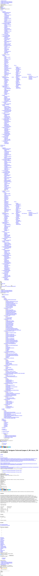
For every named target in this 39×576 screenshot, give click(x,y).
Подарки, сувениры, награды (11, 371)
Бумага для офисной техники (5, 463)
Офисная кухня (8, 367)
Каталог (5, 298)
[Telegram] (10, 447)
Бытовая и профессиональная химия (12, 301)
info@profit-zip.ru (4, 441)
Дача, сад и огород (9, 317)
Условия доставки (3, 546)
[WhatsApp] (7, 447)
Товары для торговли (9, 392)
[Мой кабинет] (0, 281)
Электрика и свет (9, 406)
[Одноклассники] (2, 447)
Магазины (2, 541)
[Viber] (6, 447)
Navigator (7, 474)
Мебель (7, 360)
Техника (7, 379)
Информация (2, 544)
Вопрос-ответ (2, 550)
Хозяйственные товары (10, 320)
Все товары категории (4, 524)
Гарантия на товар (3, 547)
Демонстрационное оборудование (11, 353)
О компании (6, 422)
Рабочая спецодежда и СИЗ (10, 375)
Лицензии (2, 543)
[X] (5, 447)
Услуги (5, 411)
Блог (1, 549)
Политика (2, 542)
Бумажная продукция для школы (7, 464)
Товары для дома (9, 401)
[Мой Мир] (3, 447)
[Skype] (9, 447)
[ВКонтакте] (1, 447)
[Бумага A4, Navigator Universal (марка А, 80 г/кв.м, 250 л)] (12, 470)
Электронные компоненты (27, 460)
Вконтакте (5, 443)
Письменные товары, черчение (15, 463)
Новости (1, 539)
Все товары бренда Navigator (5, 525)
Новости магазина (4, 554)
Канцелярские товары (9, 309)
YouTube (4, 444)
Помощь (1, 545)
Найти (1, 571)
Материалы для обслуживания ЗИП (12, 345)
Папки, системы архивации (17, 464)
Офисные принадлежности (24, 463)
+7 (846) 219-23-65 (3, 0)
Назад (7, 300)
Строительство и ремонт (10, 397)
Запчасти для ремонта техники (11, 332)
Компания (2, 537)
